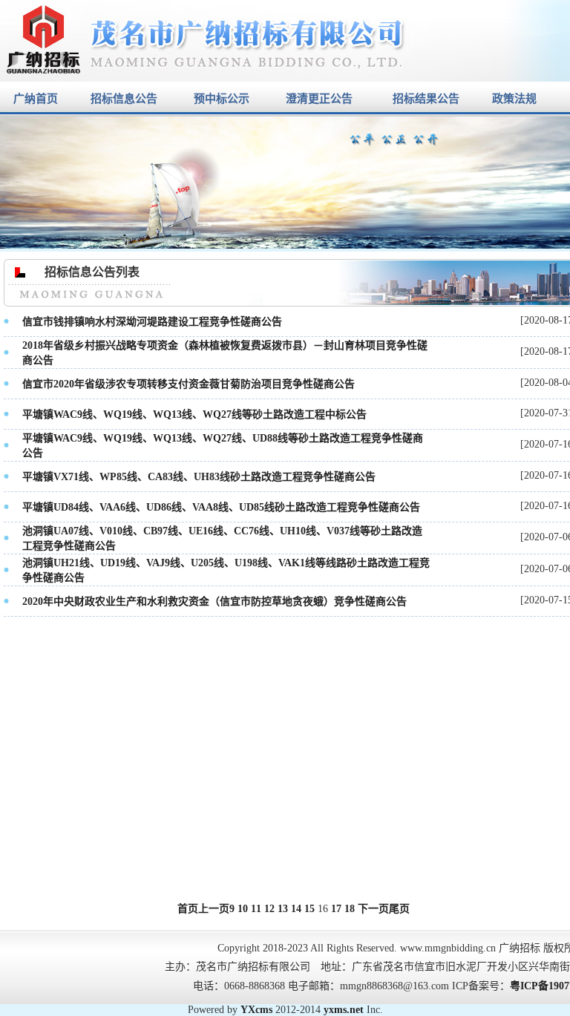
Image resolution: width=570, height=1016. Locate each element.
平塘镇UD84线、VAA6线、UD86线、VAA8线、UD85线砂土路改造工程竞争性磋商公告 (221, 507)
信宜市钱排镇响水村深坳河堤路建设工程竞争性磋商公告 (152, 321)
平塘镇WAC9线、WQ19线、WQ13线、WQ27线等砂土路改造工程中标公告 (194, 414)
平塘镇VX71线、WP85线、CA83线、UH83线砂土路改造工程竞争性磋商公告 (199, 476)
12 (269, 908)
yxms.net (344, 1009)
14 (296, 908)
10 (243, 908)
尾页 (399, 908)
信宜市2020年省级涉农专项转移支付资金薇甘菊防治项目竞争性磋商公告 (188, 384)
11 (256, 908)
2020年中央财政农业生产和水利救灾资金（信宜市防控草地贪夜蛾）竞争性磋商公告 (214, 601)
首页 (187, 908)
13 (283, 908)
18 (349, 908)
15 (309, 908)
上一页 (213, 908)
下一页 (373, 908)
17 (336, 908)
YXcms (256, 1009)
